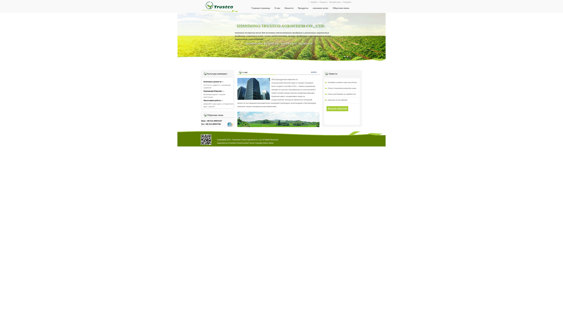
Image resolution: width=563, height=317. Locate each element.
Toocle (251, 143)
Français (323, 2)
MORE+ (314, 72)
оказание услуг (320, 8)
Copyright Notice (261, 143)
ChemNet (232, 143)
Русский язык (334, 2)
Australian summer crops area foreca (342, 82)
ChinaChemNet (242, 143)
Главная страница (260, 8)
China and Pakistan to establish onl (342, 94)
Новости (289, 8)
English (314, 2)
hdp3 (281, 40)
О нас (277, 8)
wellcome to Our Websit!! (337, 100)
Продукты (303, 8)
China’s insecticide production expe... (342, 88)
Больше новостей (337, 108)
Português (347, 2)
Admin (271, 143)
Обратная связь (341, 8)
